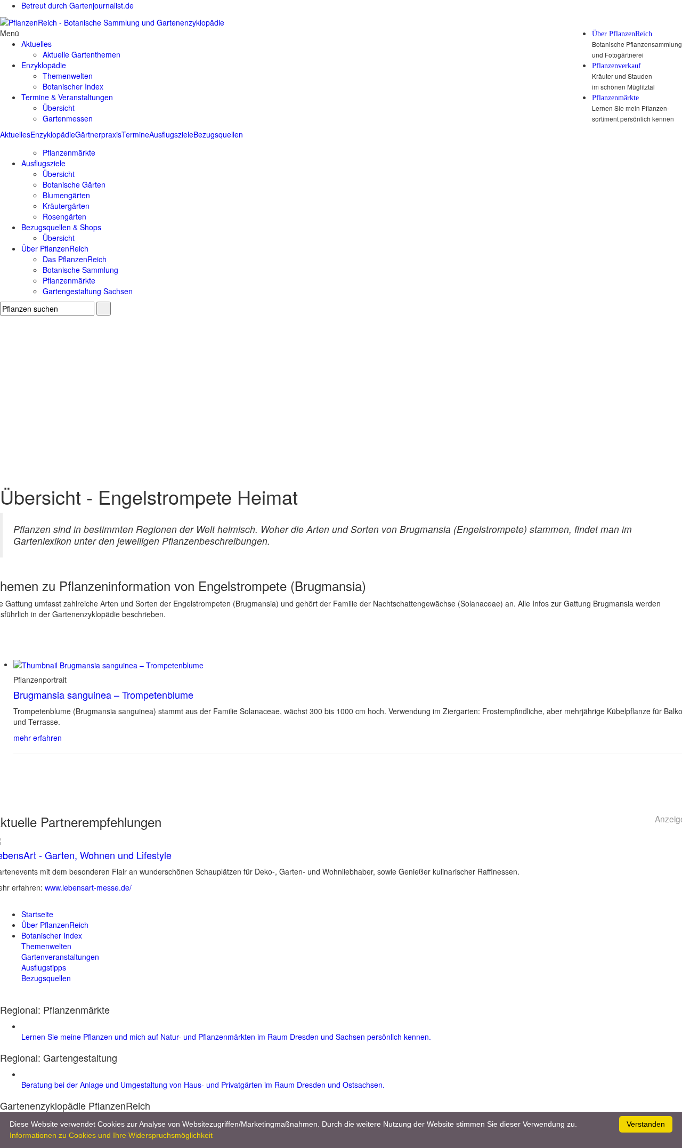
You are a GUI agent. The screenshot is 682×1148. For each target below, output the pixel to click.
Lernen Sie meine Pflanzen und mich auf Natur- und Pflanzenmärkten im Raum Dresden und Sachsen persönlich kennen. (226, 1036)
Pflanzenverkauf (616, 66)
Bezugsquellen (218, 134)
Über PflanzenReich (622, 34)
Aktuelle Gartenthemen (81, 54)
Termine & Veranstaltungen (67, 97)
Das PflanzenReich (75, 259)
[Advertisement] (341, 395)
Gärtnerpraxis (98, 134)
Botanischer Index (73, 86)
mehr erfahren (37, 737)
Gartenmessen (68, 118)
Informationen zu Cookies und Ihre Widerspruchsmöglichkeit (111, 1135)
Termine (135, 134)
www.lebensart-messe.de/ (88, 887)
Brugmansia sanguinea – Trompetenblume (103, 694)
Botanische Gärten (74, 184)
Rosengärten (64, 216)
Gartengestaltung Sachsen (88, 291)
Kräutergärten (66, 205)
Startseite (37, 914)
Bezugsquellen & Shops (61, 227)
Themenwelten (68, 75)
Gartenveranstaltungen (60, 956)
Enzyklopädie (52, 134)
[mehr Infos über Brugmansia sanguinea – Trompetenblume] (108, 664)
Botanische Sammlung (80, 269)
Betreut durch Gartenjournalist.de (77, 5)
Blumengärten (66, 195)
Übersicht (59, 107)
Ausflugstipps (43, 967)
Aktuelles (15, 134)
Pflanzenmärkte (615, 98)
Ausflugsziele (171, 134)
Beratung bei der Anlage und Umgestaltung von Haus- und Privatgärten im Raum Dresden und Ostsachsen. (203, 1084)
